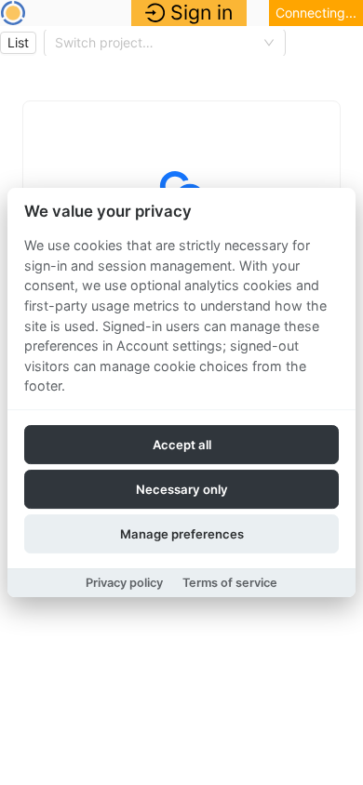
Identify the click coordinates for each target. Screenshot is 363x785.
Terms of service (229, 583)
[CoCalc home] (13, 13)
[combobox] (156, 43)
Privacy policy (124, 583)
